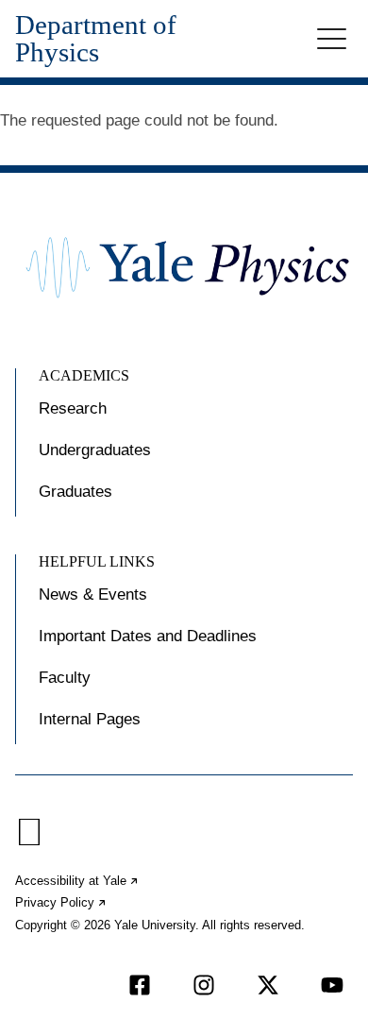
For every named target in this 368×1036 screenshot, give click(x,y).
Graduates (75, 492)
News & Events (93, 594)
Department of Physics (95, 38)
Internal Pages (90, 719)
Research (73, 408)
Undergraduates (95, 450)
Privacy (61, 902)
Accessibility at (77, 881)
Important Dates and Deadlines (148, 636)
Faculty (65, 678)
